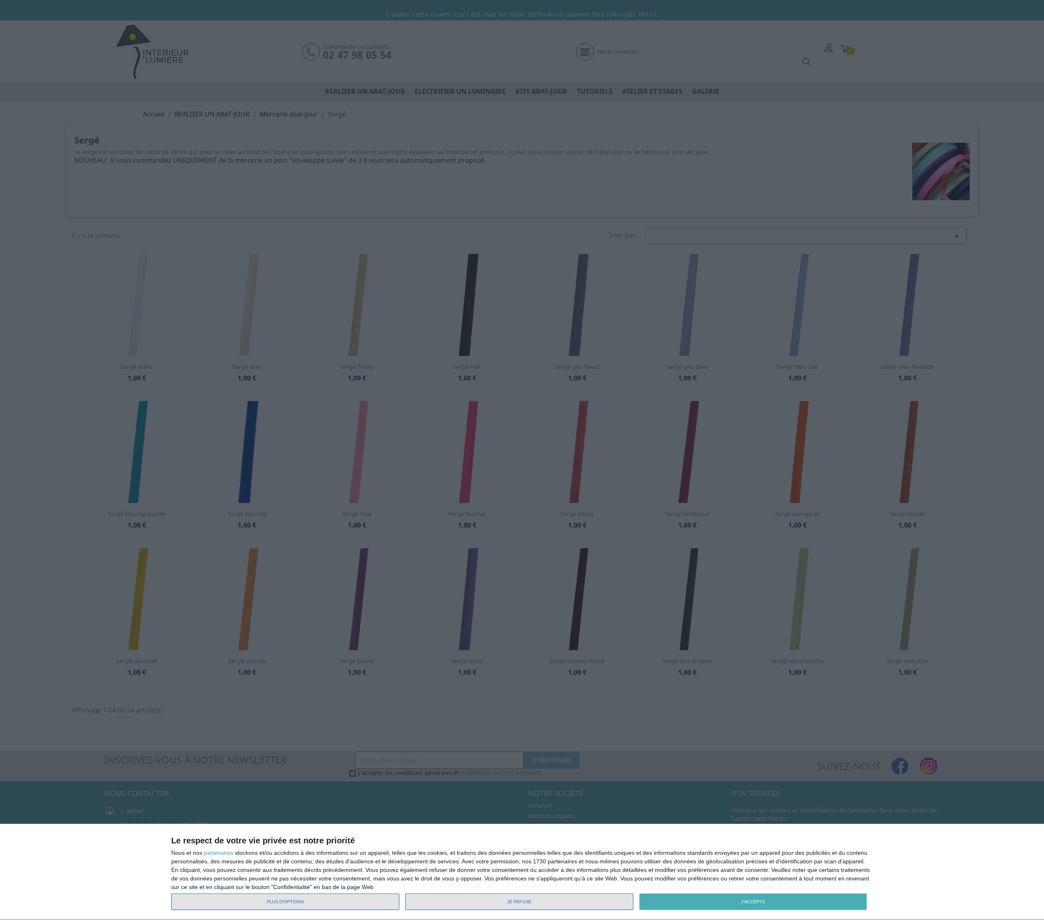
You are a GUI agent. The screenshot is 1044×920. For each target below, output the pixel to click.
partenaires (218, 853)
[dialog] (522, 872)
